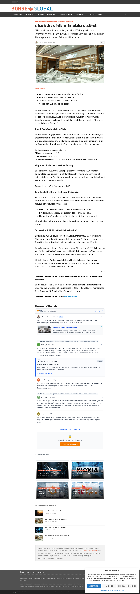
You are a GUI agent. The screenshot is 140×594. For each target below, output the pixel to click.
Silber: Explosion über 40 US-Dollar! (55, 527)
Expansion (79, 470)
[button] (136, 571)
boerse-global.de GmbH (90, 551)
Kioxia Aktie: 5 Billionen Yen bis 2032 (83, 473)
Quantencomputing (47, 488)
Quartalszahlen (56, 470)
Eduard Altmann (42, 42)
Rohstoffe (46, 21)
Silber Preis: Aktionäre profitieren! (55, 511)
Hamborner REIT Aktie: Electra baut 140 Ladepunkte (31, 2)
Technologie (61, 21)
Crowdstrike (41, 470)
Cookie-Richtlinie (103, 590)
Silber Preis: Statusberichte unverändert (57, 536)
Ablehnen (109, 586)
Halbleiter (82, 488)
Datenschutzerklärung (113, 590)
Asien (74, 470)
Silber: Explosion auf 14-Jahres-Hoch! (56, 519)
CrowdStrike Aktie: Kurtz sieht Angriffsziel (51, 473)
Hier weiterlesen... (71, 296)
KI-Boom (48, 470)
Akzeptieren (94, 586)
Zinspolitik (69, 21)
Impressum (121, 590)
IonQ (39, 488)
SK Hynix (89, 488)
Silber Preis (54, 21)
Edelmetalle (39, 21)
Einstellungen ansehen (127, 586)
